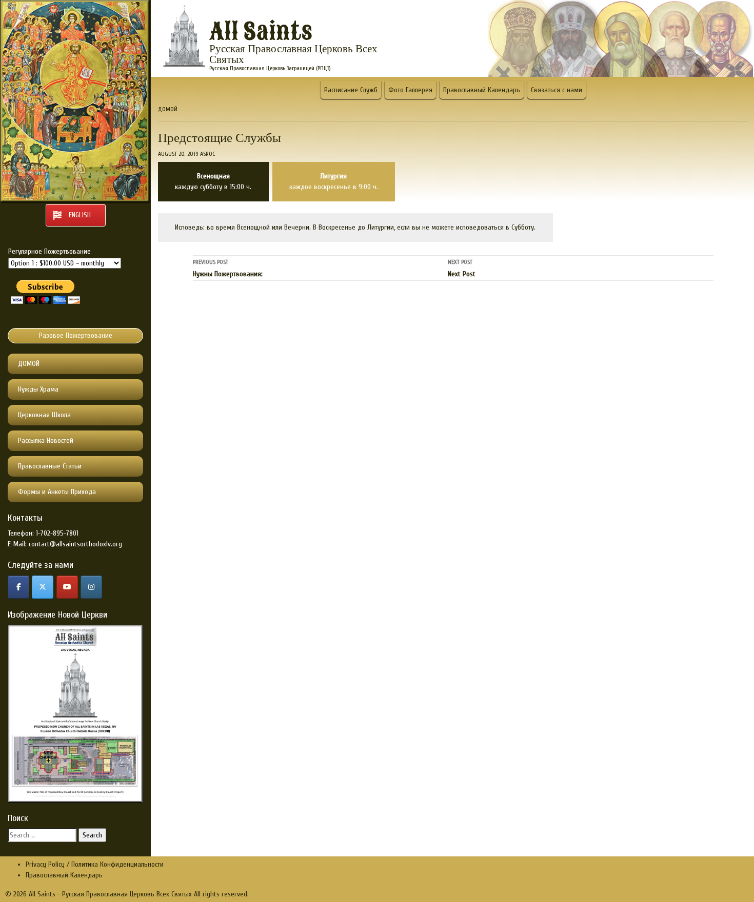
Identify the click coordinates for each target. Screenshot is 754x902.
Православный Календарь (481, 90)
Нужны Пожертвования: (228, 268)
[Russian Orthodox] (67, 587)
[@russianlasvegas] (42, 587)
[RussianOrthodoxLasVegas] (18, 587)
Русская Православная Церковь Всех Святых (293, 54)
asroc (207, 153)
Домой (167, 109)
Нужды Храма (38, 389)
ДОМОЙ (28, 363)
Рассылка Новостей (45, 440)
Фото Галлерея (410, 90)
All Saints (260, 32)
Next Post (461, 268)
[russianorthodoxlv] (91, 587)
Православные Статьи (50, 466)
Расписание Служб (351, 90)
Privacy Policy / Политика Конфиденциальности (95, 864)
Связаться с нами (556, 90)
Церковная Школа (44, 415)
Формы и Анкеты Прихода (57, 491)
